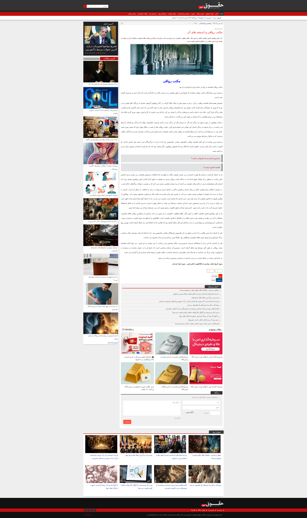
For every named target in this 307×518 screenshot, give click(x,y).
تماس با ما (211, 510)
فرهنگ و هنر (162, 14)
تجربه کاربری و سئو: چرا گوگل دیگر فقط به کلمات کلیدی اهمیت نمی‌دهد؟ (195, 312)
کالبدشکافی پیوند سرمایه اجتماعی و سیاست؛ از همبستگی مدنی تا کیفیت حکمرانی (192, 309)
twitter (138, 271)
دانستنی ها (152, 14)
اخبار (216, 14)
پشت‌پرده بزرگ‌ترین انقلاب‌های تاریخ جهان (205, 297)
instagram (85, 510)
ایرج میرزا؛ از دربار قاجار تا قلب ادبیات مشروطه (203, 320)
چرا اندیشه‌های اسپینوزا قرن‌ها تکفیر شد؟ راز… (102, 84)
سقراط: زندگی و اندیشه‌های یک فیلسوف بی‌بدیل (203, 305)
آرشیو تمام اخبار (113, 342)
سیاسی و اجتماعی (184, 14)
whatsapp (134, 271)
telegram (130, 271)
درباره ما (219, 510)
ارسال (127, 422)
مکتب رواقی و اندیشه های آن (204, 32)
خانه (221, 14)
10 (85, 53)
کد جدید (206, 413)
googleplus (126, 271)
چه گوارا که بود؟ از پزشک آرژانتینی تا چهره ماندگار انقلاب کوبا (199, 316)
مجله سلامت (172, 14)
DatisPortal (88, 515)
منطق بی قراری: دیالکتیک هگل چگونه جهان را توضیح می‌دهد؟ (199, 290)
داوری (193, 14)
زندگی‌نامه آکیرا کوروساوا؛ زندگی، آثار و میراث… (102, 221)
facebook (123, 271)
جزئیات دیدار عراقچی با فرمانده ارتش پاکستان (102, 48)
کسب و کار (200, 14)
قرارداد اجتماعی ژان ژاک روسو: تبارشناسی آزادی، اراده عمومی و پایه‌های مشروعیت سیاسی (189, 301)
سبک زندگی (132, 14)
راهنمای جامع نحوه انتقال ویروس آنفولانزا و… (103, 195)
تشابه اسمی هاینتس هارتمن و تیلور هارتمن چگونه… (101, 139)
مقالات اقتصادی (143, 14)
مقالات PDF (201, 510)
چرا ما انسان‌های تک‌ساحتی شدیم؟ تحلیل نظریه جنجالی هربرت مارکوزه (196, 294)
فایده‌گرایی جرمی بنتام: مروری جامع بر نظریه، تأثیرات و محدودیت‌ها (197, 323)
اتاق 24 (193, 510)
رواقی (213, 280)
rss (95, 510)
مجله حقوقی (209, 14)
